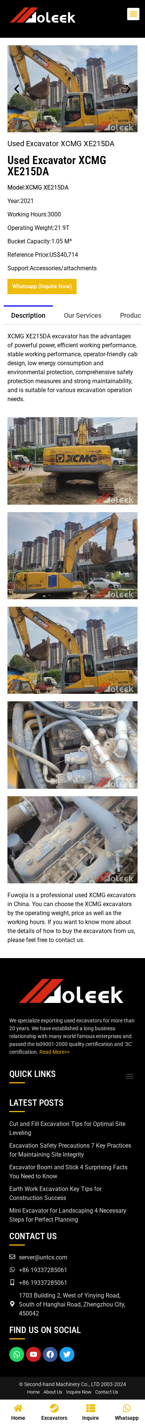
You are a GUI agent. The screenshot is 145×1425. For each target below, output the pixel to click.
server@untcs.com (43, 1257)
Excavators (54, 1418)
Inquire (90, 1418)
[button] (133, 14)
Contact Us (106, 1392)
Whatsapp (127, 1418)
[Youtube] (33, 1354)
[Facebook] (50, 1354)
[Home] (18, 1408)
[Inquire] (90, 1408)
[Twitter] (66, 1354)
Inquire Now (78, 1392)
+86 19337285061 (43, 1270)
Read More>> (54, 1052)
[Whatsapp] (16, 1354)
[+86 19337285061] (12, 1269)
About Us (53, 1392)
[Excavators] (54, 1408)
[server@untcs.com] (12, 1257)
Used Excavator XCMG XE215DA (56, 166)
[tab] (28, 314)
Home (33, 1392)
